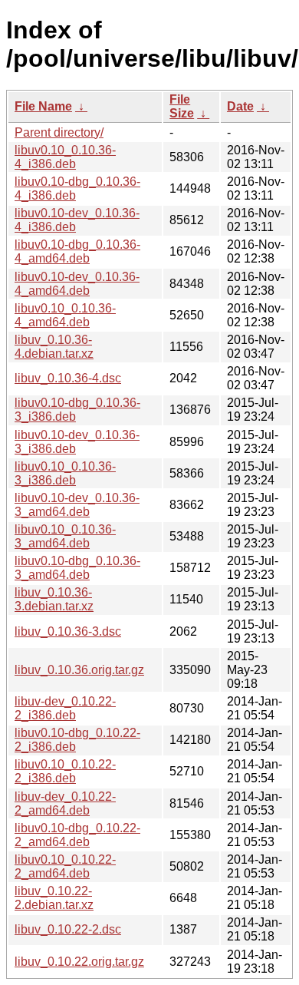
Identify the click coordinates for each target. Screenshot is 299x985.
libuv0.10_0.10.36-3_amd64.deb (65, 536)
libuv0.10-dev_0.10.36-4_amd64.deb (77, 283)
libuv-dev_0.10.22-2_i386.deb (65, 708)
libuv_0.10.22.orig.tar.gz (79, 961)
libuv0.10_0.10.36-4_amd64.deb (65, 315)
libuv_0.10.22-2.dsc (68, 929)
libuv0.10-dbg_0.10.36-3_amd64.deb (77, 567)
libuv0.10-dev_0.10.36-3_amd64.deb (77, 504)
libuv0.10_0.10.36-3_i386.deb (65, 473)
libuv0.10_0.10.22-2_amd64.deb (65, 866)
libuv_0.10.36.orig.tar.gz (79, 669)
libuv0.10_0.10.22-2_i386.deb (65, 771)
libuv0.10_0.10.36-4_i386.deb (65, 157)
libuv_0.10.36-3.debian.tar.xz (54, 599)
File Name (43, 106)
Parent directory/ (59, 132)
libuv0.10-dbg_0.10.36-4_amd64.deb (77, 251)
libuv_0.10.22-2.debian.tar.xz (54, 897)
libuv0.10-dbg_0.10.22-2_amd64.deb (77, 834)
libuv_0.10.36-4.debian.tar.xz (54, 346)
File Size (181, 106)
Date (240, 106)
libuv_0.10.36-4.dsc (68, 378)
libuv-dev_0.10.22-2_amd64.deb (65, 803)
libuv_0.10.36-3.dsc (68, 631)
